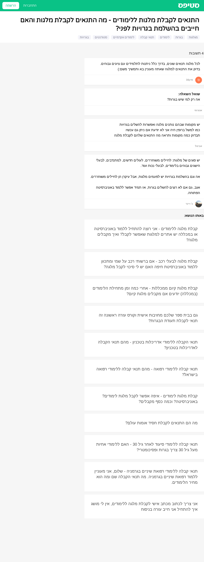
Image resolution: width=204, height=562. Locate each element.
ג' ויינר (189, 203)
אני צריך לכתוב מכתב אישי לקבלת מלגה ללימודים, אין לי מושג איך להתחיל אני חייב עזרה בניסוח (144, 507)
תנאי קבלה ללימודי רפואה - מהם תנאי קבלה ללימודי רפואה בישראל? (147, 372)
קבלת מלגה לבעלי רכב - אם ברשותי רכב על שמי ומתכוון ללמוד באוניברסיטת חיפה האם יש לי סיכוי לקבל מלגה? (149, 264)
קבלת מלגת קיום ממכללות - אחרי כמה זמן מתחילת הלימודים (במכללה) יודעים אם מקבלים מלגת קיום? (145, 291)
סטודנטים (101, 37)
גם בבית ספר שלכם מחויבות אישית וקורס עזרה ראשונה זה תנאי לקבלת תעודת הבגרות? (148, 318)
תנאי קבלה (147, 37)
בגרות (179, 37)
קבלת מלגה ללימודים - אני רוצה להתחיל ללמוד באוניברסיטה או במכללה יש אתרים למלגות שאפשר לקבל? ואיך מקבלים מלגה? (146, 234)
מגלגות (193, 37)
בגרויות (84, 37)
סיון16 (189, 79)
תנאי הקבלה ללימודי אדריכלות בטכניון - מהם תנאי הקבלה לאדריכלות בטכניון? (148, 345)
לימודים (165, 37)
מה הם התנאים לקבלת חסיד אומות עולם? (161, 423)
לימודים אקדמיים (123, 37)
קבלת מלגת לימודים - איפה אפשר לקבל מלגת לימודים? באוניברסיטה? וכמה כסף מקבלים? (150, 399)
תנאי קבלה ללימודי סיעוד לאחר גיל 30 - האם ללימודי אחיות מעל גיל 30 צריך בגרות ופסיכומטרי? (147, 447)
